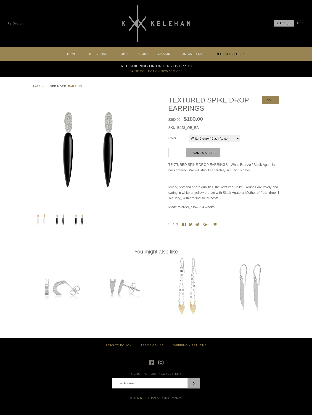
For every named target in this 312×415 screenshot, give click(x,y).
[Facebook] (151, 362)
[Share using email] (215, 224)
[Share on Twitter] (190, 224)
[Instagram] (161, 362)
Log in (239, 54)
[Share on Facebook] (184, 224)
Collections (96, 54)
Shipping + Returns (189, 345)
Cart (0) (284, 23)
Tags (38, 86)
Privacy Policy (119, 345)
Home (71, 54)
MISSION (163, 54)
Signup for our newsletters (156, 373)
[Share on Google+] (206, 224)
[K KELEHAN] (156, 7)
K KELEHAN (148, 398)
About (143, 54)
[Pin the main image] (197, 224)
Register (224, 54)
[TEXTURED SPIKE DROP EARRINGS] (88, 99)
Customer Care (193, 54)
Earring (75, 86)
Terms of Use (152, 345)
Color (172, 138)
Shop (122, 54)
